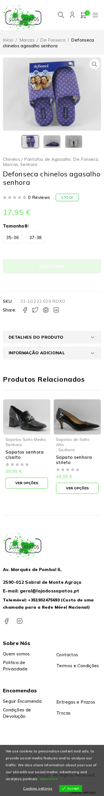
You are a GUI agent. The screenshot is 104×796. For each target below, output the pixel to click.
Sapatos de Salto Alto (73, 442)
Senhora (29, 164)
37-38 (35, 237)
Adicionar (52, 266)
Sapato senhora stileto (74, 459)
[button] (94, 64)
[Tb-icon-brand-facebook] (6, 621)
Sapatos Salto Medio (25, 439)
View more (48, 779)
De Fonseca (52, 40)
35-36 (12, 237)
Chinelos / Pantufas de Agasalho (37, 159)
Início (8, 40)
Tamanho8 (15, 225)
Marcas (26, 40)
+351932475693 (44, 600)
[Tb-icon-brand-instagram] (19, 621)
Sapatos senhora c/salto (24, 454)
